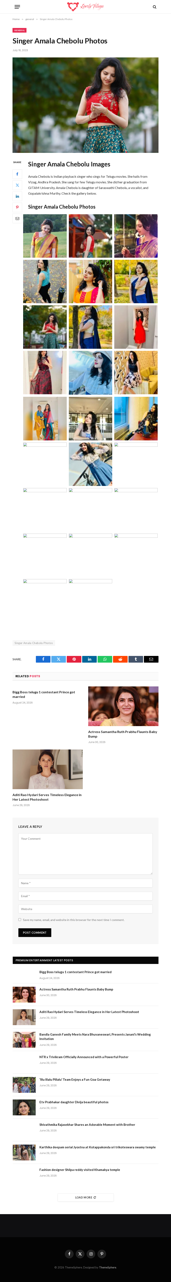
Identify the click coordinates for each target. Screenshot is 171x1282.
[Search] (154, 6)
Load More (83, 1197)
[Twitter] (17, 185)
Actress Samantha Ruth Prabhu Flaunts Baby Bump (122, 734)
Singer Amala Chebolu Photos (34, 643)
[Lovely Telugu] (85, 7)
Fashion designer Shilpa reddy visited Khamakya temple (79, 1170)
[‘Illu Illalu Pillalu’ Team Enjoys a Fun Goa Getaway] (24, 1085)
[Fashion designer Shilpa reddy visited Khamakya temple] (24, 1175)
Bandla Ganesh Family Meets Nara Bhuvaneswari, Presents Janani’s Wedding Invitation (95, 1036)
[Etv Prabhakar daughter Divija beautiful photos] (24, 1107)
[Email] (17, 218)
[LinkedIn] (17, 196)
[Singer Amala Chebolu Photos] (85, 105)
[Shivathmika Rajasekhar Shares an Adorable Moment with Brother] (24, 1130)
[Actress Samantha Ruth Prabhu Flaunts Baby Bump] (123, 706)
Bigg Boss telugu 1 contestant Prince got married (44, 694)
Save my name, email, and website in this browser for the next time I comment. (73, 920)
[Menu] (17, 6)
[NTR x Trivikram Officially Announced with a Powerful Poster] (24, 1062)
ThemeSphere (107, 1267)
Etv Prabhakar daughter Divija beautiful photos (73, 1102)
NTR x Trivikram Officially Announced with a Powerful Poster (83, 1057)
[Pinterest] (17, 207)
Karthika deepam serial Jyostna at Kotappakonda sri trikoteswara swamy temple (97, 1147)
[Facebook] (17, 174)
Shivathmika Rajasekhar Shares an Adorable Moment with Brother (87, 1124)
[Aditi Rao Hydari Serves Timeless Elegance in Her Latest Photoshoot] (48, 769)
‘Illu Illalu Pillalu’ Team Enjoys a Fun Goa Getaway (74, 1079)
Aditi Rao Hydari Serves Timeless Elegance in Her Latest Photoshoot (47, 797)
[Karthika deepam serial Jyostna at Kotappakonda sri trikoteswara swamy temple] (24, 1152)
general (19, 30)
